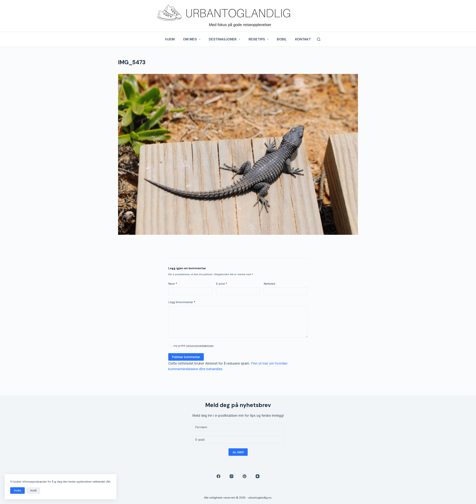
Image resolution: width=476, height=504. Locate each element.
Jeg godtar (193, 345)
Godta (17, 490)
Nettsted (269, 283)
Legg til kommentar (181, 302)
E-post (221, 283)
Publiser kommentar (186, 357)
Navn (172, 283)
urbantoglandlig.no (259, 497)
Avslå (33, 490)
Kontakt (303, 39)
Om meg (190, 39)
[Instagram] (231, 476)
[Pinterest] (244, 476)
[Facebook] (218, 476)
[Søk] (318, 39)
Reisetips (257, 39)
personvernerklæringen (200, 345)
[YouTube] (257, 476)
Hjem (170, 39)
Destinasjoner (223, 39)
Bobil (282, 39)
